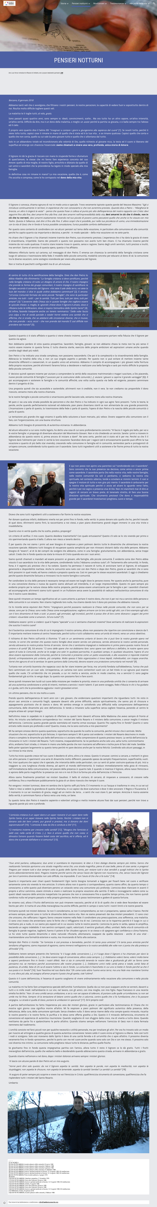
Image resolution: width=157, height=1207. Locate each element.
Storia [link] (63, 3)
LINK (61, 73)
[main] (78, 60)
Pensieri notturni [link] (80, 3)
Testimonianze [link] (117, 3)
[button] (154, 3)
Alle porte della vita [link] (138, 3)
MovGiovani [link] (98, 3)
